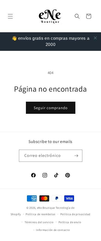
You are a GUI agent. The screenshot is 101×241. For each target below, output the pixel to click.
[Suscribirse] (76, 156)
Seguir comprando (51, 107)
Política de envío (70, 222)
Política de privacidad (75, 214)
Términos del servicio (39, 222)
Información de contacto (53, 230)
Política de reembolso (40, 214)
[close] (95, 38)
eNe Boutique (46, 208)
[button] (10, 16)
